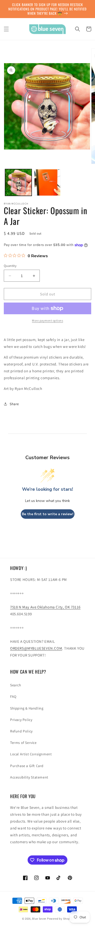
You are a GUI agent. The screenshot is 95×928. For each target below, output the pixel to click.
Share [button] (14, 404)
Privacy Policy (21, 719)
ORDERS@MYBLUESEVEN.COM (36, 648)
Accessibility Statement (29, 777)
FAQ (13, 696)
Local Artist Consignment (31, 754)
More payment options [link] (47, 320)
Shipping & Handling (26, 708)
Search (15, 685)
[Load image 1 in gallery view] (18, 182)
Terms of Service (23, 742)
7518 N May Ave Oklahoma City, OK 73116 (45, 607)
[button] (6, 29)
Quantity (10, 266)
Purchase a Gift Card (27, 765)
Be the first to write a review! (47, 514)
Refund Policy (21, 731)
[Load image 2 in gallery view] (47, 182)
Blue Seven (39, 918)
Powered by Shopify (60, 918)
